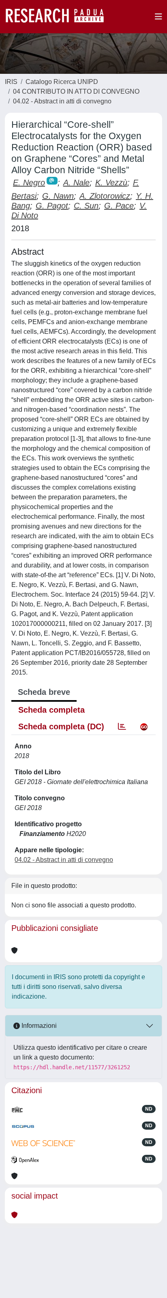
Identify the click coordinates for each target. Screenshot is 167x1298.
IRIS (11, 81)
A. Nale (76, 182)
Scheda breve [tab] (44, 692)
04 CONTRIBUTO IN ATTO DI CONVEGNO (76, 91)
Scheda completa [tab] (51, 709)
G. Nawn (58, 195)
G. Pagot (52, 205)
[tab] (122, 726)
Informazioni (38, 1025)
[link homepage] (59, 16)
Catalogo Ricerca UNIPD (62, 81)
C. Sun (86, 205)
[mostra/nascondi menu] (158, 17)
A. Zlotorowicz (104, 195)
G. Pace (119, 205)
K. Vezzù (111, 182)
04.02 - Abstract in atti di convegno (62, 101)
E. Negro (29, 182)
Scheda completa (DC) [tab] (61, 726)
